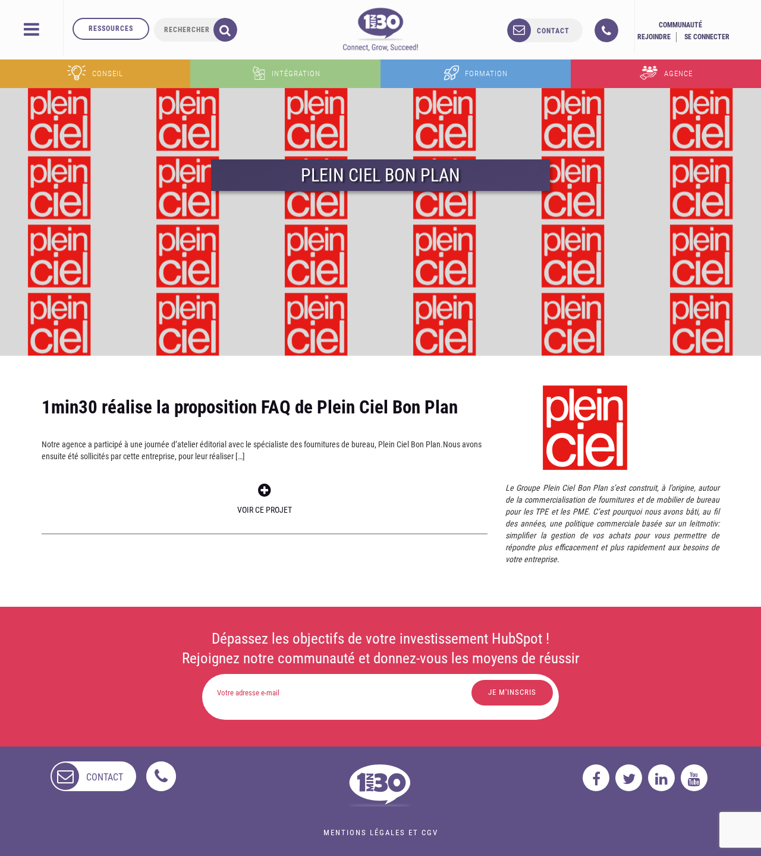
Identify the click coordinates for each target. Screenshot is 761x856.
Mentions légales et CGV (380, 832)
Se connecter (706, 37)
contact (553, 31)
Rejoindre (654, 37)
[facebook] (596, 777)
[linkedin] (661, 777)
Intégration (296, 73)
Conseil (107, 73)
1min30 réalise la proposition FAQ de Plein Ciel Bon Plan (250, 407)
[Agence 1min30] (380, 29)
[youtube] (694, 777)
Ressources (111, 28)
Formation (486, 73)
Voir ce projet (264, 510)
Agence (678, 73)
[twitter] (628, 777)
